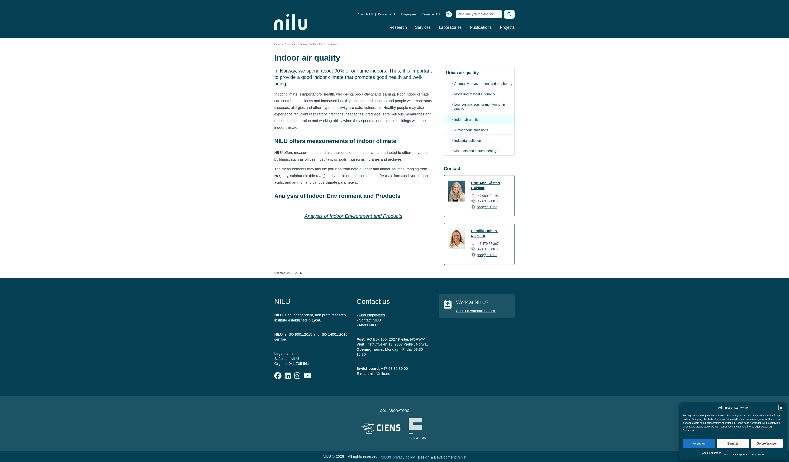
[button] (781, 408)
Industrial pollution (467, 140)
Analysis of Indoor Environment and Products (353, 216)
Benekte (732, 443)
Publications (481, 27)
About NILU (365, 14)
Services (423, 27)
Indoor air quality (466, 119)
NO (449, 14)
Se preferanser (767, 443)
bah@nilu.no (487, 207)
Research (398, 27)
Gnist (462, 457)
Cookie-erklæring (711, 453)
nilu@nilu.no (380, 374)
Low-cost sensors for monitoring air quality (479, 107)
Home (277, 44)
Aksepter (699, 443)
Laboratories (450, 27)
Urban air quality (307, 44)
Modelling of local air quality (474, 94)
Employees (408, 14)
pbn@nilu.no (487, 255)
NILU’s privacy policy (735, 454)
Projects (507, 27)
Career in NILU (431, 14)
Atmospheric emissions (471, 130)
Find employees (372, 315)
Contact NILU (756, 454)
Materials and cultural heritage (476, 151)
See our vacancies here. (476, 311)
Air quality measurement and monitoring (483, 83)
